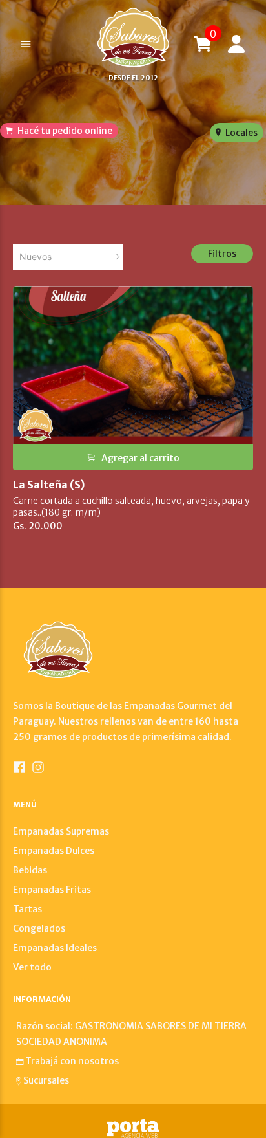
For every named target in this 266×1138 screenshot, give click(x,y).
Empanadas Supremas (61, 831)
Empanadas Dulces (53, 851)
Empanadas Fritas (52, 889)
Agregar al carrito (140, 458)
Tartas (27, 909)
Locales (240, 132)
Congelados (39, 928)
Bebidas (30, 870)
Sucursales (46, 1080)
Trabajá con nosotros (72, 1061)
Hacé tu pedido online (63, 131)
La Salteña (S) (49, 484)
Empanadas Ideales (55, 948)
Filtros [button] (222, 253)
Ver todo (32, 967)
